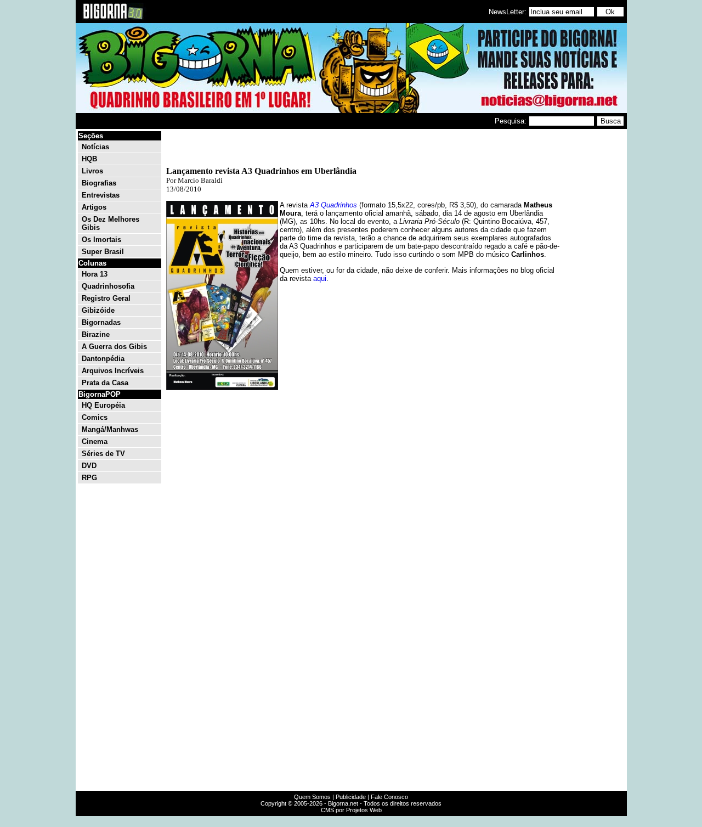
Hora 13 (94, 274)
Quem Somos (312, 797)
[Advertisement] (592, 295)
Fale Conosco (389, 797)
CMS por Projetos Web (351, 810)
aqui (319, 278)
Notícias (95, 147)
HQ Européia (103, 405)
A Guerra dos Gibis (114, 346)
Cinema (94, 441)
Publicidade (351, 797)
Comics (94, 417)
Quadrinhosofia (108, 286)
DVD (89, 466)
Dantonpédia (103, 359)
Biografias (99, 183)
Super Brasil (103, 251)
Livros (92, 171)
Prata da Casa (105, 383)
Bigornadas (101, 322)
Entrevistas (101, 195)
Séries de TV (103, 453)
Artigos (94, 207)
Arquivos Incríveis (113, 371)
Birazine (96, 334)
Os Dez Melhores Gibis (110, 223)
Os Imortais (101, 239)
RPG (89, 478)
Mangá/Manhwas (110, 429)
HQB (89, 159)
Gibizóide (98, 310)
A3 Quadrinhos (333, 205)
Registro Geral (106, 298)
